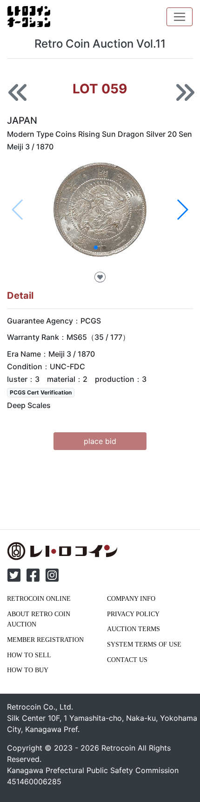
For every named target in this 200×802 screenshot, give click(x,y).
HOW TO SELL (29, 655)
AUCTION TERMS (133, 629)
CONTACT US (127, 659)
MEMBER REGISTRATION (45, 639)
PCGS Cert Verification (41, 392)
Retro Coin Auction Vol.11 (100, 43)
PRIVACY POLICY (133, 614)
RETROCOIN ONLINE (39, 598)
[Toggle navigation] (180, 16)
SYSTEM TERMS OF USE (144, 644)
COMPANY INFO (131, 598)
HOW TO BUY (27, 670)
